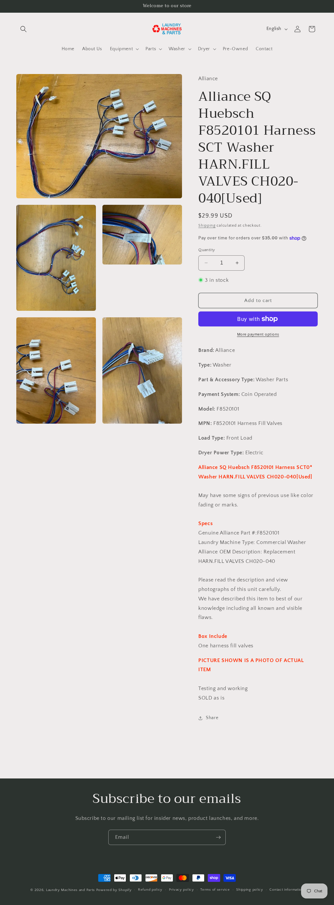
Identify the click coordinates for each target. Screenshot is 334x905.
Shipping (207, 225)
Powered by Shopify (114, 890)
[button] (23, 29)
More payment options (258, 334)
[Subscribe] (218, 837)
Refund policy (150, 890)
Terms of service (215, 890)
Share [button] (212, 717)
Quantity (206, 250)
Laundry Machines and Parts (70, 890)
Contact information (286, 890)
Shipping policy (249, 890)
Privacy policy (181, 890)
